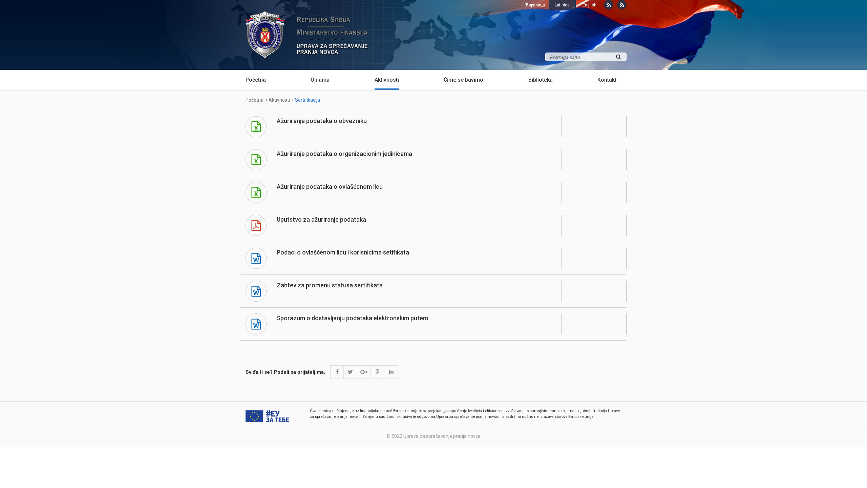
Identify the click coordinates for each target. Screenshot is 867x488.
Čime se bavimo (463, 80)
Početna (256, 80)
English (589, 5)
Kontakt (606, 80)
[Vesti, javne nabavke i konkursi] (608, 4)
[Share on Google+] (364, 372)
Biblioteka (540, 80)
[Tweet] (350, 372)
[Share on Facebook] (337, 372)
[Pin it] (377, 372)
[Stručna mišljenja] (622, 4)
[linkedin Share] (391, 372)
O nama (320, 80)
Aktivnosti (387, 80)
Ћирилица (535, 5)
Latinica (562, 5)
